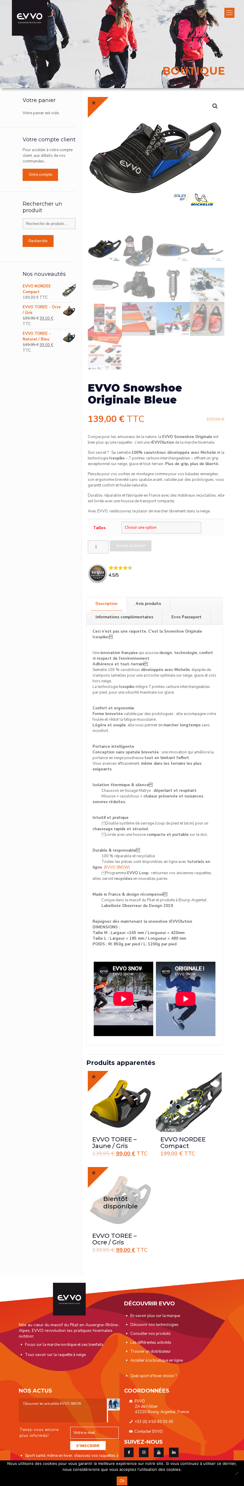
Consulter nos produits (150, 1333)
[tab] (107, 604)
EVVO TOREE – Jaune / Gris (114, 1142)
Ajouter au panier (131, 545)
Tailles (99, 528)
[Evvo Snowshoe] (29, 18)
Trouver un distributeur (150, 1351)
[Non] (237, 1473)
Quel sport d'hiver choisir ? (153, 1376)
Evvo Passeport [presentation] (186, 617)
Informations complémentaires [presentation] (124, 617)
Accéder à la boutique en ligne (156, 1360)
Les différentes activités (150, 1342)
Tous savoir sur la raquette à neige (55, 1354)
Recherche (38, 241)
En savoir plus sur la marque (155, 1315)
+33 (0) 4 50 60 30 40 (153, 1421)
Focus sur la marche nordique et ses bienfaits (64, 1344)
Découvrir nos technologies (154, 1324)
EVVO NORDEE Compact (183, 1142)
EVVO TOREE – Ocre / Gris (114, 1239)
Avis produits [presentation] (148, 603)
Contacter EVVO (148, 1431)
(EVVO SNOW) (117, 867)
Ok (122, 1481)
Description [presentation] (107, 603)
